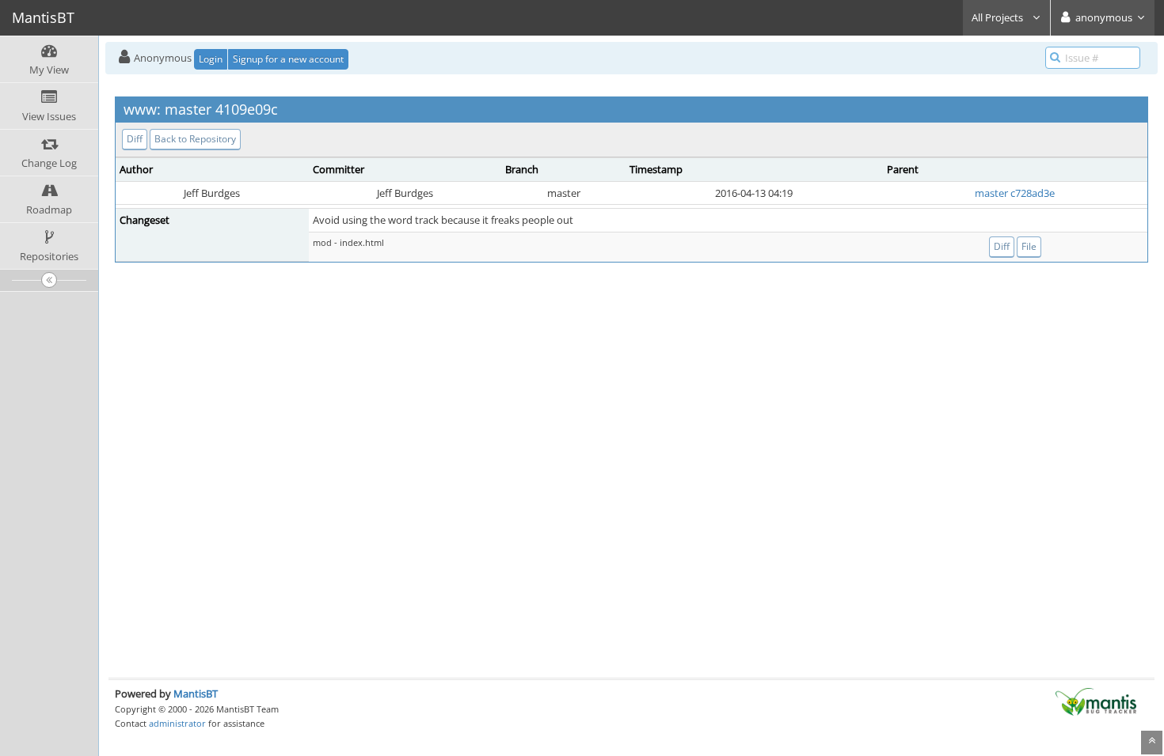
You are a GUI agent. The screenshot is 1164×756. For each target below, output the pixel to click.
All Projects (998, 17)
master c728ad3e (1015, 193)
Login (211, 59)
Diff (135, 139)
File (1029, 246)
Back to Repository (195, 139)
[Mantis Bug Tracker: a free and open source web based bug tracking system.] (1096, 701)
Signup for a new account (288, 59)
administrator (177, 723)
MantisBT (195, 693)
